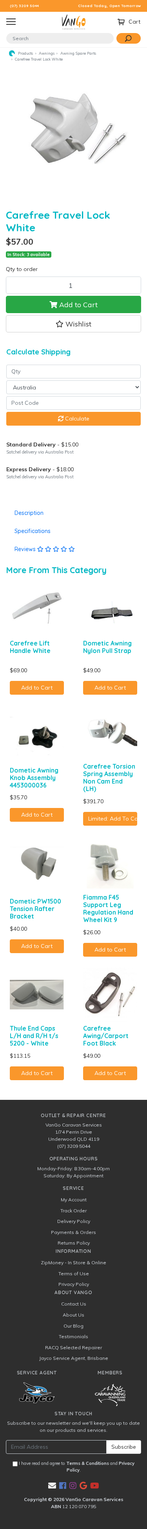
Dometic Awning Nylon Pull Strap (107, 647)
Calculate (76, 418)
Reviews (26, 549)
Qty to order (22, 269)
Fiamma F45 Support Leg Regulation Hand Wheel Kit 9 (108, 908)
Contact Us (73, 1304)
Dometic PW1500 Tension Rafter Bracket (35, 908)
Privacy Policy (73, 1284)
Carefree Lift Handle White (30, 647)
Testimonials (73, 1336)
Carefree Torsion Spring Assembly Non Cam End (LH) (109, 777)
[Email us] (52, 1485)
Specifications (33, 531)
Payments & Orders (73, 1232)
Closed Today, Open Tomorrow (109, 6)
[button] (73, 323)
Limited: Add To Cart (112, 818)
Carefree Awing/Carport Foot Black (106, 1035)
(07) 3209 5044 (24, 6)
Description (29, 512)
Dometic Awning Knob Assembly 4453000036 (34, 777)
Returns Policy (74, 1243)
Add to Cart (77, 304)
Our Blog (73, 1326)
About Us (73, 1315)
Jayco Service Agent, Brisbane (73, 1358)
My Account (74, 1200)
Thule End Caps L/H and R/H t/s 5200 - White (34, 1035)
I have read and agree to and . (76, 1467)
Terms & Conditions (87, 1463)
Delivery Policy (73, 1221)
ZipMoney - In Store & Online (73, 1262)
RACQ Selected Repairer (73, 1347)
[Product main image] (73, 133)
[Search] (128, 38)
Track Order (73, 1211)
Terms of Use (73, 1273)
